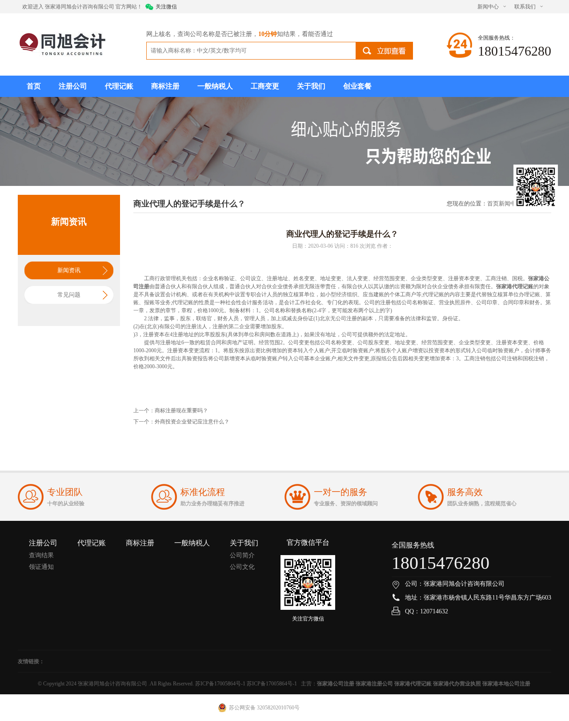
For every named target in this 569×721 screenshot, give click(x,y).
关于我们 (311, 86)
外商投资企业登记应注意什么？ (192, 422)
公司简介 (242, 555)
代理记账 (119, 86)
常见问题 (68, 294)
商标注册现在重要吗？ (181, 410)
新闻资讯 (68, 270)
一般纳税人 (215, 86)
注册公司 (73, 86)
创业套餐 (357, 86)
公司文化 (242, 567)
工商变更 (265, 86)
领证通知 (41, 567)
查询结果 (41, 555)
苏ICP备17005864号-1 (220, 684)
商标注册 (165, 86)
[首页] (62, 43)
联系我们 (525, 7)
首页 (34, 86)
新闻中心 (488, 7)
